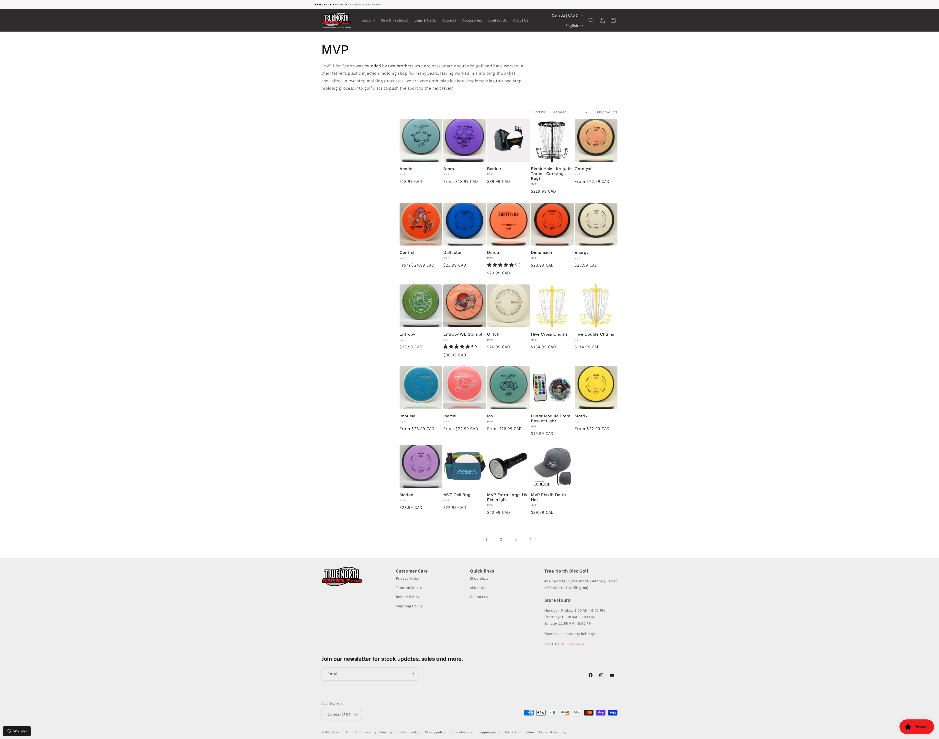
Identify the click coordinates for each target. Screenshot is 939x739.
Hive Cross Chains (549, 334)
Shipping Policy (409, 605)
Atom (448, 168)
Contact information (519, 732)
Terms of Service (410, 587)
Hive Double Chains (594, 334)
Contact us (479, 596)
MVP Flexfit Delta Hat (548, 497)
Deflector (452, 252)
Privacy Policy (408, 578)
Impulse (407, 416)
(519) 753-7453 (571, 643)
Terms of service (461, 732)
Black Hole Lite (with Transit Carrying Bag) (551, 173)
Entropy (407, 334)
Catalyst (583, 168)
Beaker (494, 168)
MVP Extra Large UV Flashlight (507, 497)
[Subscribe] (412, 673)
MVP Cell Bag (456, 495)
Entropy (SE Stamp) (462, 334)
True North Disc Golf (346, 732)
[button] (367, 20)
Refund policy (410, 732)
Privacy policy (435, 732)
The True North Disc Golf (330, 4)
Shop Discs (479, 578)
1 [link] (487, 539)
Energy (581, 252)
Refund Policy (408, 596)
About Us (477, 587)
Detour (494, 252)
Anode (406, 168)
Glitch (493, 334)
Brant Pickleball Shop (365, 4)
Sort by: (539, 111)
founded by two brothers (389, 66)
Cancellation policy (553, 732)
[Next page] (530, 539)
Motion (406, 495)
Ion (490, 416)
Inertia (450, 416)
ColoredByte (386, 732)
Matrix (581, 416)
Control (407, 252)
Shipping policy (489, 732)
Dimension (541, 252)
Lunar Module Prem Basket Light (550, 418)
